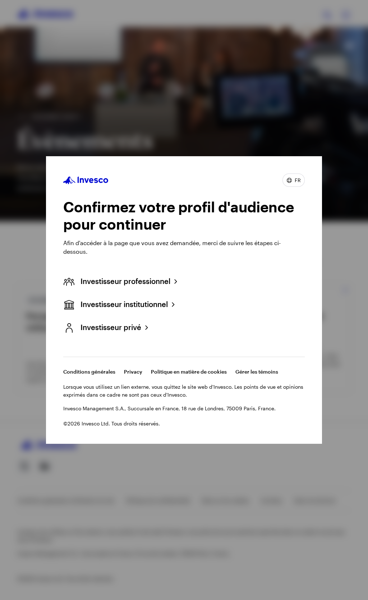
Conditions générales (89, 372)
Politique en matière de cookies (189, 372)
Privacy (133, 372)
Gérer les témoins (256, 371)
